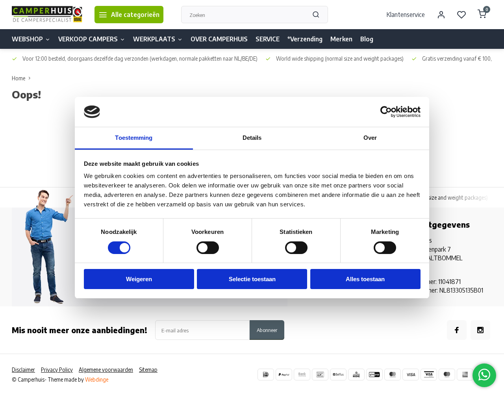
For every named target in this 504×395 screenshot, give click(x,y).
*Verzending (304, 39)
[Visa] (410, 374)
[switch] (207, 247)
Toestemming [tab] (133, 137)
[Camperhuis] (47, 14)
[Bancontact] (320, 374)
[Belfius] (338, 374)
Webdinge (96, 379)
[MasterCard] (392, 374)
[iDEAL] (266, 374)
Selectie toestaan (252, 279)
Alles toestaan (365, 279)
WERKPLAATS (154, 39)
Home (18, 78)
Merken (341, 39)
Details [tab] (252, 137)
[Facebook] (457, 330)
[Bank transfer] (302, 374)
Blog (366, 39)
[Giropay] (374, 374)
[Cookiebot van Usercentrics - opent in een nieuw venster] (386, 112)
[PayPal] (284, 374)
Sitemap (148, 369)
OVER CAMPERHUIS (219, 39)
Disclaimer (23, 369)
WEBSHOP (27, 39)
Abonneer (267, 329)
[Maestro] (447, 374)
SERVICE (268, 39)
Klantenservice (406, 15)
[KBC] (356, 374)
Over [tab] (370, 137)
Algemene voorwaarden (106, 369)
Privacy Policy (57, 369)
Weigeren (139, 279)
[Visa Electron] (429, 374)
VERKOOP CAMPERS (88, 39)
